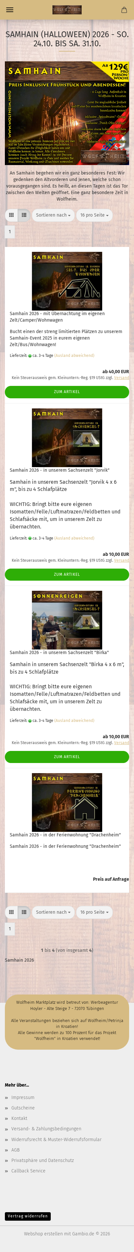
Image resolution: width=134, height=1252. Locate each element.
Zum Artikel (67, 391)
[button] (11, 215)
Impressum (22, 1097)
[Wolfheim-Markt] (67, 10)
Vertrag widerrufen (28, 1216)
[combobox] (53, 215)
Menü (10, 10)
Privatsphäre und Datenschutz (42, 1160)
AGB (15, 1150)
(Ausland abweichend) (74, 355)
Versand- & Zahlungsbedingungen (46, 1129)
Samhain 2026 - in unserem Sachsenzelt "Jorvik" (60, 470)
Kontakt (19, 1118)
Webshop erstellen (43, 1234)
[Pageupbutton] (116, 1242)
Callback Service (28, 1171)
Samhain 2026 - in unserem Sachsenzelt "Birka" (59, 652)
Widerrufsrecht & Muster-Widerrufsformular (56, 1139)
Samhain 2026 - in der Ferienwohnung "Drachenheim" (65, 835)
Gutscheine (23, 1108)
